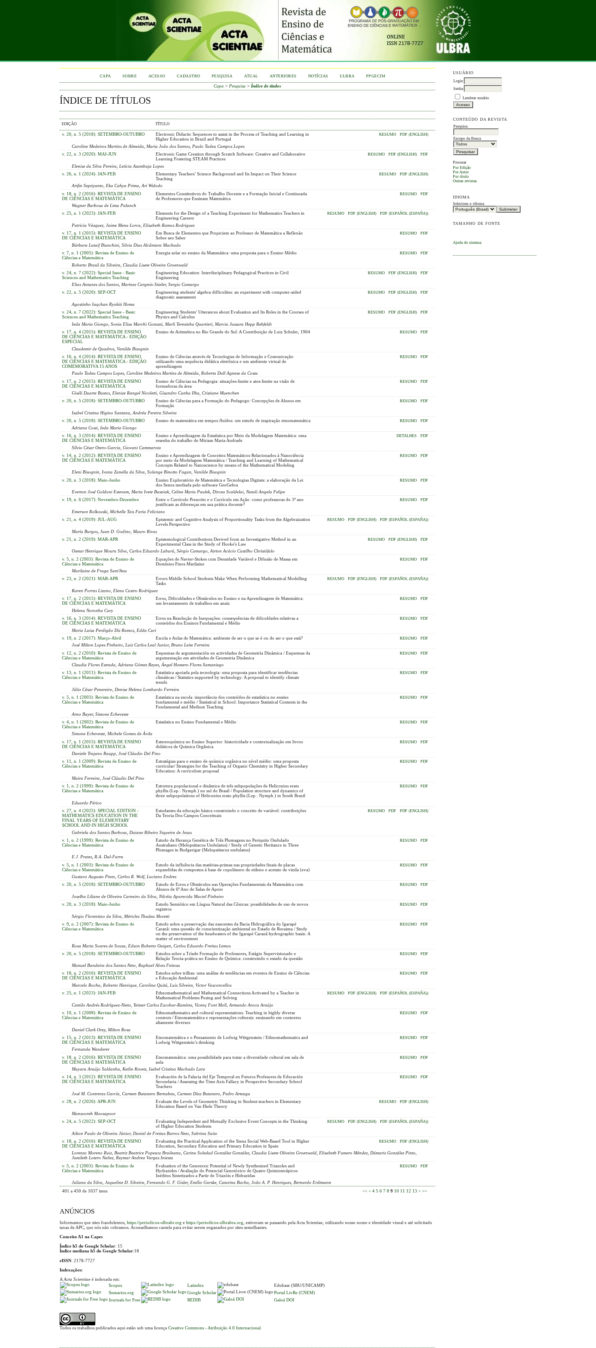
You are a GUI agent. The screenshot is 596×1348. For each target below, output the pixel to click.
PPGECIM (376, 76)
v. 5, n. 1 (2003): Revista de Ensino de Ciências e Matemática (98, 699)
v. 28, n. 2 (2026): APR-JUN (89, 1101)
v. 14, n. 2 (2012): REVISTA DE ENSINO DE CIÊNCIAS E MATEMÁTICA (101, 458)
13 (414, 1190)
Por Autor (461, 172)
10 (396, 1190)
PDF (424, 154)
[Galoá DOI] (230, 1299)
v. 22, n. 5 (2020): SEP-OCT (89, 292)
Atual (251, 76)
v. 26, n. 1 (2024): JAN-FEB (89, 173)
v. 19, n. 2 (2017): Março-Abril (91, 638)
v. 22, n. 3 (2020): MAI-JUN (89, 153)
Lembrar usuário (476, 98)
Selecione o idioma (468, 203)
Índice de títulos (266, 85)
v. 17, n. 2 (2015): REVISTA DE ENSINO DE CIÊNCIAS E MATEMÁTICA (101, 383)
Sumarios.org (121, 1292)
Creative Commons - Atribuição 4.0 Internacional (214, 1327)
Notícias (318, 76)
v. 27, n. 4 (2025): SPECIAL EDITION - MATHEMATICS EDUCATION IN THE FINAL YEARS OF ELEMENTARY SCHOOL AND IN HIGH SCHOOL (100, 818)
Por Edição (462, 167)
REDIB (194, 1299)
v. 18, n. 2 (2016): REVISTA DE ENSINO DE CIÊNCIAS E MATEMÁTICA (101, 196)
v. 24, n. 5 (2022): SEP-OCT (89, 1121)
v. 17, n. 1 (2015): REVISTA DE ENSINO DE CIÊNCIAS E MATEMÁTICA (101, 235)
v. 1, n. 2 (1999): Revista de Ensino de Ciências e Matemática (98, 788)
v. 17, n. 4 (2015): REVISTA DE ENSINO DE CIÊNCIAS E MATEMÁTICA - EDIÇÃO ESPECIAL (104, 336)
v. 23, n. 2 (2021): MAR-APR (90, 578)
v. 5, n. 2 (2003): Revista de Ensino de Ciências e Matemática (98, 561)
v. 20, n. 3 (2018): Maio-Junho (91, 480)
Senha (458, 88)
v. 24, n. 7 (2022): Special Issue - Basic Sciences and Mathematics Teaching (98, 275)
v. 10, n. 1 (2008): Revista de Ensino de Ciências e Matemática (99, 1015)
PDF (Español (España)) (404, 213)
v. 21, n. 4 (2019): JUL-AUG (89, 519)
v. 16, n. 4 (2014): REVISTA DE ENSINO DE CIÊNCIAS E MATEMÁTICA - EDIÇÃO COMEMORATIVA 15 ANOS (104, 361)
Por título (461, 176)
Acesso (156, 76)
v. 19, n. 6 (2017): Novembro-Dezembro (100, 499)
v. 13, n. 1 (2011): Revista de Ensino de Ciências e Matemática (99, 675)
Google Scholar (202, 1292)
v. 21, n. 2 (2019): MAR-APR (90, 539)
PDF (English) (414, 134)
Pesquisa (222, 76)
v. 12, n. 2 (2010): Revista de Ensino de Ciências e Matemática (99, 655)
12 (408, 1190)
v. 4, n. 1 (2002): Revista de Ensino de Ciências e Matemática (98, 724)
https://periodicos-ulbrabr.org (154, 1222)
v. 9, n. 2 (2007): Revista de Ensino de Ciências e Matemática (98, 926)
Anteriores (283, 76)
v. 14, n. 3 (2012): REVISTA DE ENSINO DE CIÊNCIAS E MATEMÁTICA (101, 1079)
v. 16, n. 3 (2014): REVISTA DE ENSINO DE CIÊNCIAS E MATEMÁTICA (101, 438)
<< (364, 1190)
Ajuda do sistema (467, 242)
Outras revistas (465, 181)
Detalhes (407, 436)
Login (458, 81)
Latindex (195, 1285)
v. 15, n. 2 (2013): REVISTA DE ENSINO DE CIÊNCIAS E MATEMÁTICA (101, 1040)
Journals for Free (124, 1299)
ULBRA (347, 76)
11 (402, 1190)
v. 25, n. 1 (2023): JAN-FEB (89, 213)
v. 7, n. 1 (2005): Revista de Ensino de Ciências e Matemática (98, 255)
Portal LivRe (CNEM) (294, 1292)
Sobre (129, 76)
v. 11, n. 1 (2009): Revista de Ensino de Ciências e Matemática (99, 763)
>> (424, 1190)
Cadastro (188, 76)
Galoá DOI (284, 1299)
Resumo (387, 134)
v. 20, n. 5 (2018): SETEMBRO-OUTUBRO (103, 134)
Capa (105, 76)
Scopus (115, 1285)
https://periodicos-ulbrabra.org (214, 1222)
